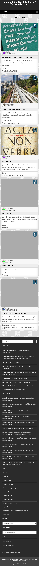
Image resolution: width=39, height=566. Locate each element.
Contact (5, 477)
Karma (8, 52)
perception (15, 327)
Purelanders (6, 549)
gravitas (9, 71)
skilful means (12, 123)
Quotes (6, 68)
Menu (5, 12)
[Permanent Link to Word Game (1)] (19, 245)
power (21, 327)
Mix (5, 225)
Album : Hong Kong (9, 488)
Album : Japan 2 (7, 495)
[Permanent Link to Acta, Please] (19, 141)
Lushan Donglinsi (8, 545)
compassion (7, 327)
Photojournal (8, 121)
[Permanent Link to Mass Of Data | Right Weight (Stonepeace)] (19, 37)
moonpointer (10, 104)
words (15, 71)
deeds (5, 123)
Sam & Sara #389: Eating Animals (14, 313)
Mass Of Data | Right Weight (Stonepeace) (17, 57)
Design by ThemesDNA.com (19, 564)
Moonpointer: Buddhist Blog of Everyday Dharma (19, 3)
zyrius (8, 308)
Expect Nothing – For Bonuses (20, 382)
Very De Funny (7, 214)
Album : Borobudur (9, 484)
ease (5, 71)
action (6, 175)
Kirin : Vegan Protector (17, 390)
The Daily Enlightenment (11, 552)
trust (17, 175)
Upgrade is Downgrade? (18, 378)
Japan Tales (6, 507)
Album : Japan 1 (7, 492)
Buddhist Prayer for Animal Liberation (21, 386)
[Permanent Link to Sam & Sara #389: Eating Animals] (19, 293)
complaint (12, 175)
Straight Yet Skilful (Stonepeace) (14, 109)
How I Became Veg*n (9, 503)
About (4, 473)
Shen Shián (9, 208)
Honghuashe (6, 541)
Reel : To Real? (15, 362)
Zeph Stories (7, 514)
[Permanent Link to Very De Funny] (19, 193)
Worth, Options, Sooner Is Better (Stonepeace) (18, 428)
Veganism (12, 325)
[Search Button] (37, 12)
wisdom (31, 327)
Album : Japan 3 (7, 499)
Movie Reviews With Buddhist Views (15, 511)
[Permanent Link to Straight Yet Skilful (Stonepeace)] (19, 89)
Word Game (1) (7, 266)
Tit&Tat (6, 325)
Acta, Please (6, 161)
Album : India (6, 480)
